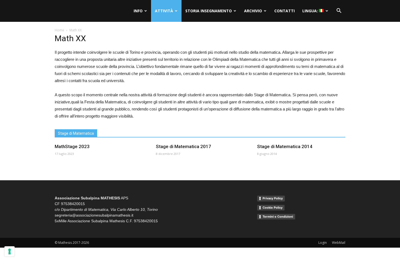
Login (322, 242)
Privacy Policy (273, 198)
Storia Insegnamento (208, 10)
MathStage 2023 (72, 146)
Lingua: (310, 10)
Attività (164, 10)
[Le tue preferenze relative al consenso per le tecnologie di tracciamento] (9, 251)
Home (59, 30)
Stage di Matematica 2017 (183, 146)
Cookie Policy (272, 207)
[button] (338, 10)
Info (138, 10)
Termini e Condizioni (278, 216)
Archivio (253, 10)
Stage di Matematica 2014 (284, 146)
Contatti (284, 10)
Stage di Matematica (76, 133)
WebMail (338, 242)
